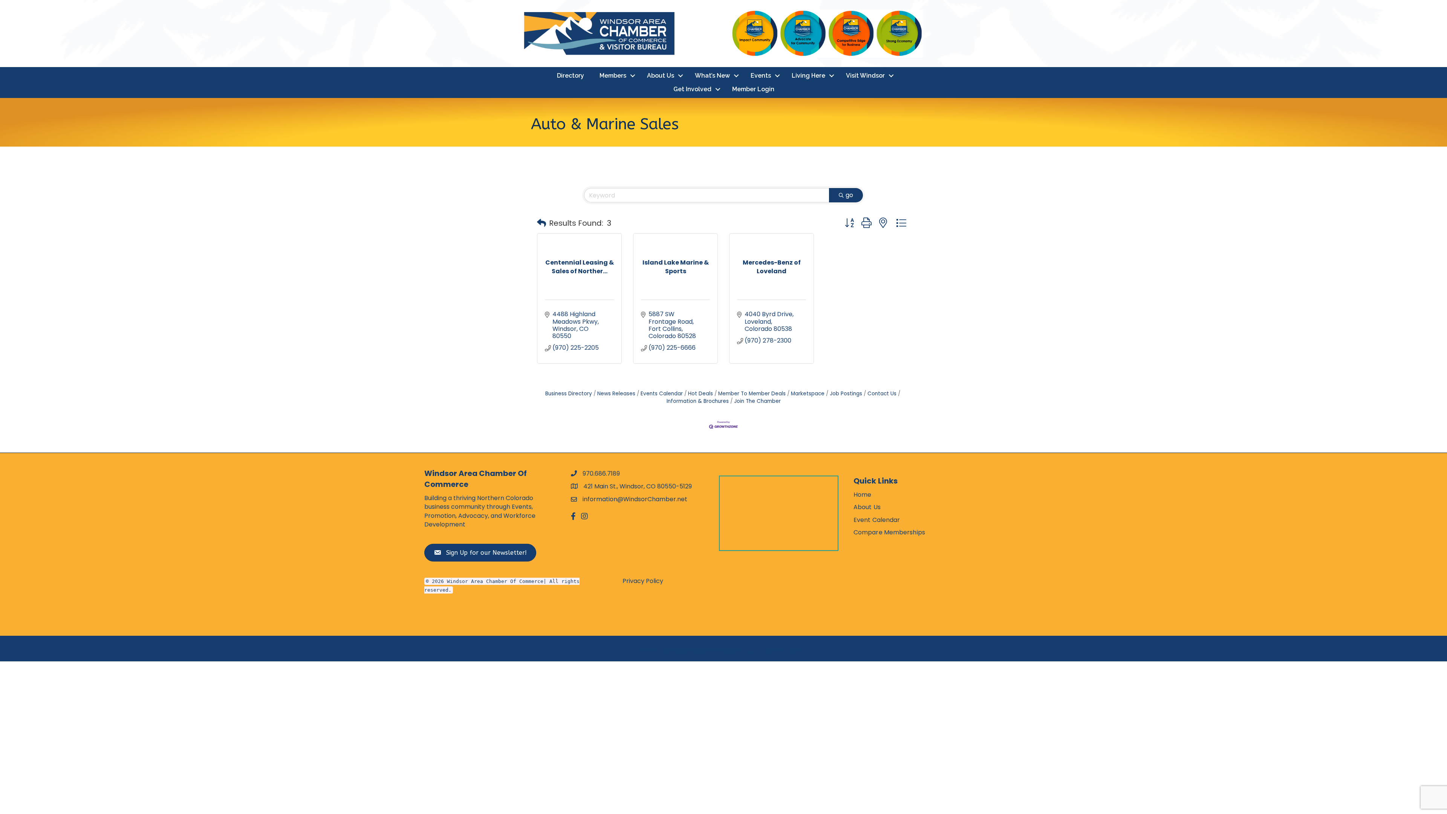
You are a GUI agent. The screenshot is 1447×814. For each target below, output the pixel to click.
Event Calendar (877, 520)
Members (613, 75)
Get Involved (692, 89)
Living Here (808, 75)
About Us (660, 75)
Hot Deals (700, 393)
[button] (541, 223)
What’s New (712, 75)
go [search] (849, 195)
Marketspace (807, 393)
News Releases (616, 393)
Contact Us (881, 393)
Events (761, 75)
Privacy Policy (643, 581)
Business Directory (568, 393)
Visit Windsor (865, 75)
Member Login (753, 89)
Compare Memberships (889, 532)
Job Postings (846, 393)
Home (862, 494)
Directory (570, 75)
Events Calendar (662, 393)
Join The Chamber (757, 401)
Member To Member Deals (752, 393)
